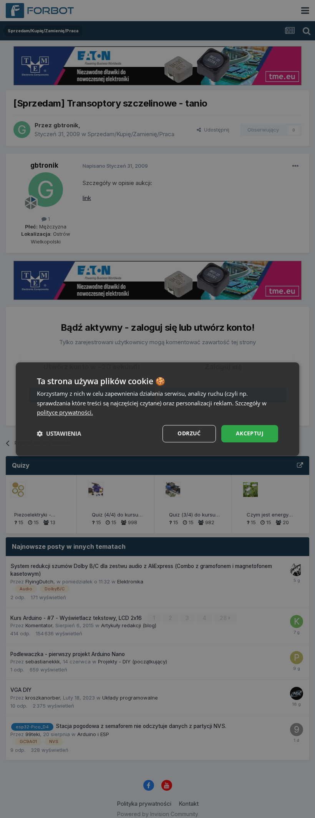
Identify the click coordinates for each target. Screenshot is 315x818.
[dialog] (157, 409)
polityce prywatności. (65, 412)
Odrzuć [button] (189, 433)
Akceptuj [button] (250, 433)
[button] (59, 434)
